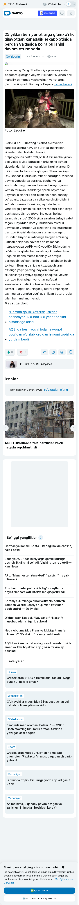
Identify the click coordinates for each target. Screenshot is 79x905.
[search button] (62, 13)
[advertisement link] (47, 13)
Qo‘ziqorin (13, 56)
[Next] (73, 428)
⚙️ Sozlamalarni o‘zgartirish (39, 898)
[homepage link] (13, 13)
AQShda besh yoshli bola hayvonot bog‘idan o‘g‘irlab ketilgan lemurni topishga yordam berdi (41, 334)
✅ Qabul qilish (40, 890)
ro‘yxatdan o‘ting (56, 389)
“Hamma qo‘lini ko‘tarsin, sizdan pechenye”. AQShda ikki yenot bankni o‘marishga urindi (37, 317)
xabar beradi (63, 84)
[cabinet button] (71, 13)
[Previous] (5, 428)
